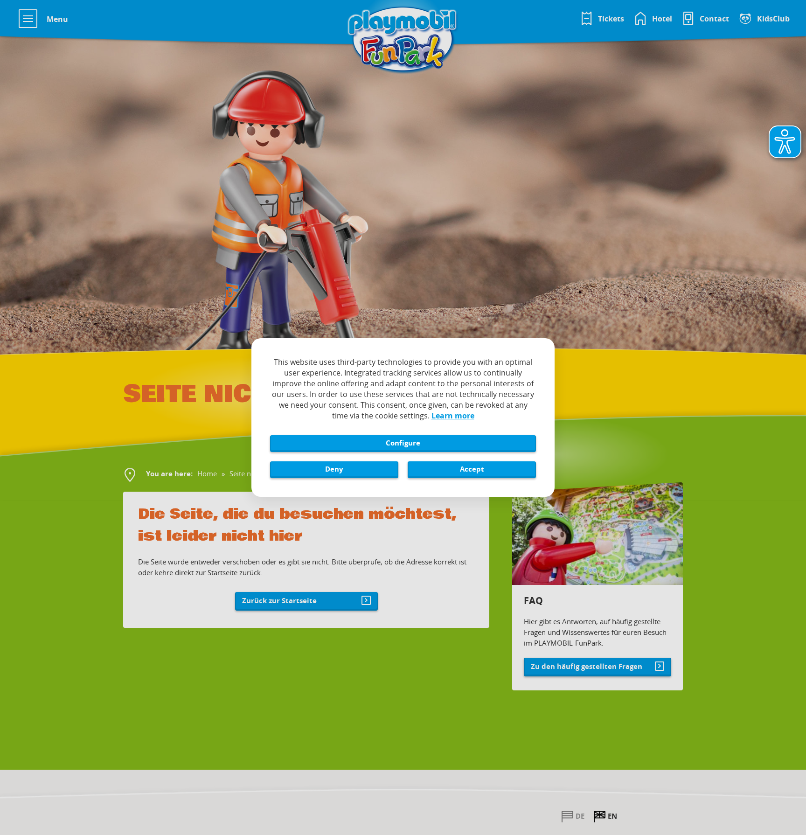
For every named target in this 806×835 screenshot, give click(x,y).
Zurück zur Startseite (279, 600)
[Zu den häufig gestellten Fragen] (597, 533)
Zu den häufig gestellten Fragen (586, 666)
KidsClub (773, 19)
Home (207, 473)
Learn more (452, 416)
